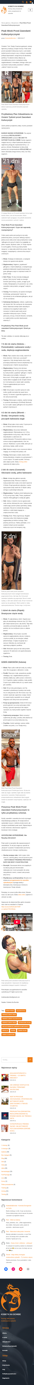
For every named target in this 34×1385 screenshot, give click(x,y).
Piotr (7, 1220)
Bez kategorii (5, 1155)
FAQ (3, 1369)
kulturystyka (21, 1010)
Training (3, 1188)
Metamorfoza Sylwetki (9, 1346)
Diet (2, 1161)
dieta (2, 1168)
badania (3, 1152)
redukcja (5, 1030)
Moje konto (6, 1365)
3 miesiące (4, 1148)
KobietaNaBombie (10, 38)
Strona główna (5, 23)
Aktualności (14, 23)
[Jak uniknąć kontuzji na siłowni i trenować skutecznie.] (4, 1089)
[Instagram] (13, 1269)
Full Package (5, 1174)
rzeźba (13, 1030)
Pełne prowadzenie (7, 1184)
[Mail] (28, 1269)
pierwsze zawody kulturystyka (11, 1018)
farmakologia (5, 1171)
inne (2, 1178)
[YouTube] (20, 1269)
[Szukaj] (23, 2)
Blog (2, 1158)
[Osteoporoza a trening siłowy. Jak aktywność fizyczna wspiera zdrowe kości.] (4, 1128)
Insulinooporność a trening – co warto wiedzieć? (18, 1075)
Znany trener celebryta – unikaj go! (21, 1243)
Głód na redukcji (15, 1220)
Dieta (3, 1165)
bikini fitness (10, 1010)
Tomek (8, 1254)
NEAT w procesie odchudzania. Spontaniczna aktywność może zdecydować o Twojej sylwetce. (21, 1101)
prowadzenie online (25, 1022)
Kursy (3, 1181)
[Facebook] (6, 1269)
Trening (3, 1194)
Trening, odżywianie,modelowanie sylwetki (8, 1319)
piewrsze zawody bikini (9, 1022)
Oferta (4, 1333)
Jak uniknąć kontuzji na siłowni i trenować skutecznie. (19, 1087)
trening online (23, 462)
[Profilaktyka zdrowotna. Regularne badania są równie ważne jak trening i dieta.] (4, 1115)
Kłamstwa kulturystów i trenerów (20, 1231)
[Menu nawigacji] (30, 10)
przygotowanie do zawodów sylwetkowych (15, 1026)
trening (3, 1191)
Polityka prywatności (9, 1374)
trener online (22, 1030)
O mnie (4, 1337)
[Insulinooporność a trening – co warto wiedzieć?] (4, 1077)
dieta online (21, 894)
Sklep (4, 1361)
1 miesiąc (4, 1145)
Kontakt (5, 1350)
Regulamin (5, 1378)
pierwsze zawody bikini (9, 1014)
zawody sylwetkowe (8, 1034)
